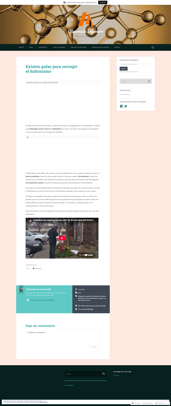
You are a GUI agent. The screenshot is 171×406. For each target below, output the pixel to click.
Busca (153, 47)
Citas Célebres (59, 47)
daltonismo (96, 296)
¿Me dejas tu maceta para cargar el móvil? (91, 306)
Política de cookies (44, 402)
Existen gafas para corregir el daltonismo (51, 69)
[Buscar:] (136, 81)
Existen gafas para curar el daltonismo (92, 297)
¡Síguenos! (69, 385)
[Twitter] (125, 106)
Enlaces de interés (78, 47)
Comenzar (103, 2)
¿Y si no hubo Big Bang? (86, 309)
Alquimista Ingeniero (85, 31)
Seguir (123, 68)
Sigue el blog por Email (129, 60)
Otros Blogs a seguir (100, 47)
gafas (101, 298)
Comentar (93, 347)
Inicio (21, 47)
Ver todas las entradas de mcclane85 (42, 300)
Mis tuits (116, 375)
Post (31, 47)
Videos (117, 47)
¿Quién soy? (42, 47)
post (88, 300)
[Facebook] (121, 106)
